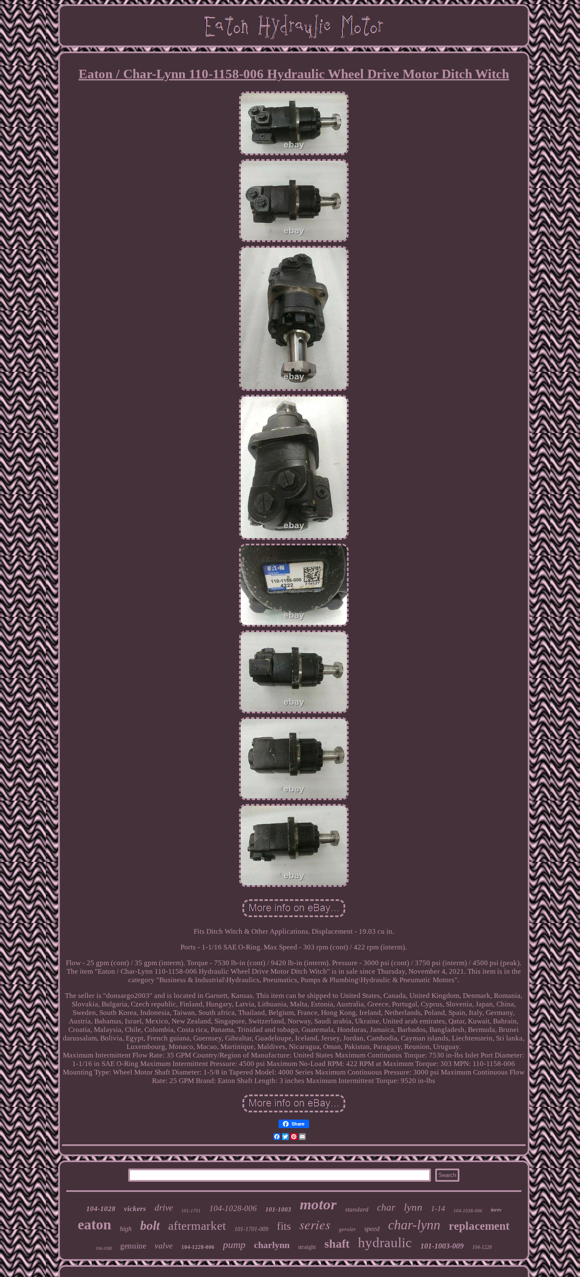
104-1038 (104, 1248)
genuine (133, 1245)
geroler (347, 1229)
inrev (496, 1210)
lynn (413, 1207)
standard (357, 1209)
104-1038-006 (467, 1210)
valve (164, 1245)
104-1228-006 (197, 1247)
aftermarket (197, 1225)
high (126, 1228)
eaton (94, 1224)
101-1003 (278, 1209)
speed (372, 1228)
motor (318, 1204)
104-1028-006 (233, 1208)
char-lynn (414, 1224)
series (314, 1224)
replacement (479, 1226)
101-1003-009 (442, 1246)
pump (234, 1244)
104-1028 (100, 1209)
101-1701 (191, 1210)
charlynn (272, 1245)
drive (164, 1208)
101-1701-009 (251, 1229)
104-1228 (482, 1247)
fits (284, 1226)
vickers (135, 1209)
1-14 (438, 1208)
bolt (150, 1225)
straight (307, 1247)
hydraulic (385, 1242)
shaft (336, 1243)
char (386, 1207)
